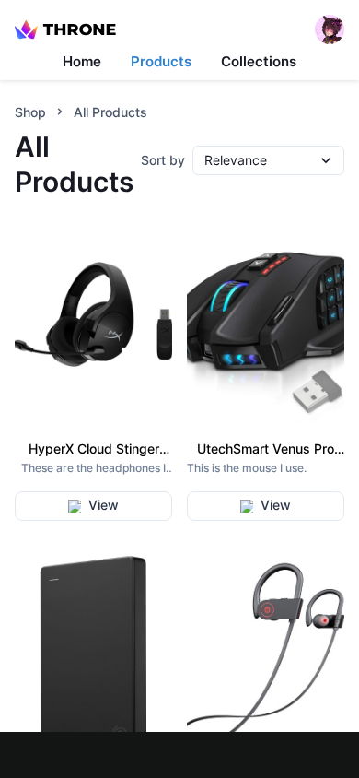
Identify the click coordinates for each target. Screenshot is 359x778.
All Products (110, 112)
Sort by (163, 160)
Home (82, 61)
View (103, 505)
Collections (258, 61)
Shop (30, 112)
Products (161, 61)
